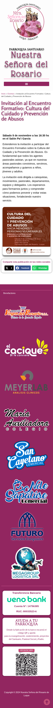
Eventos (11, 94)
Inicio (3, 94)
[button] (26, 84)
